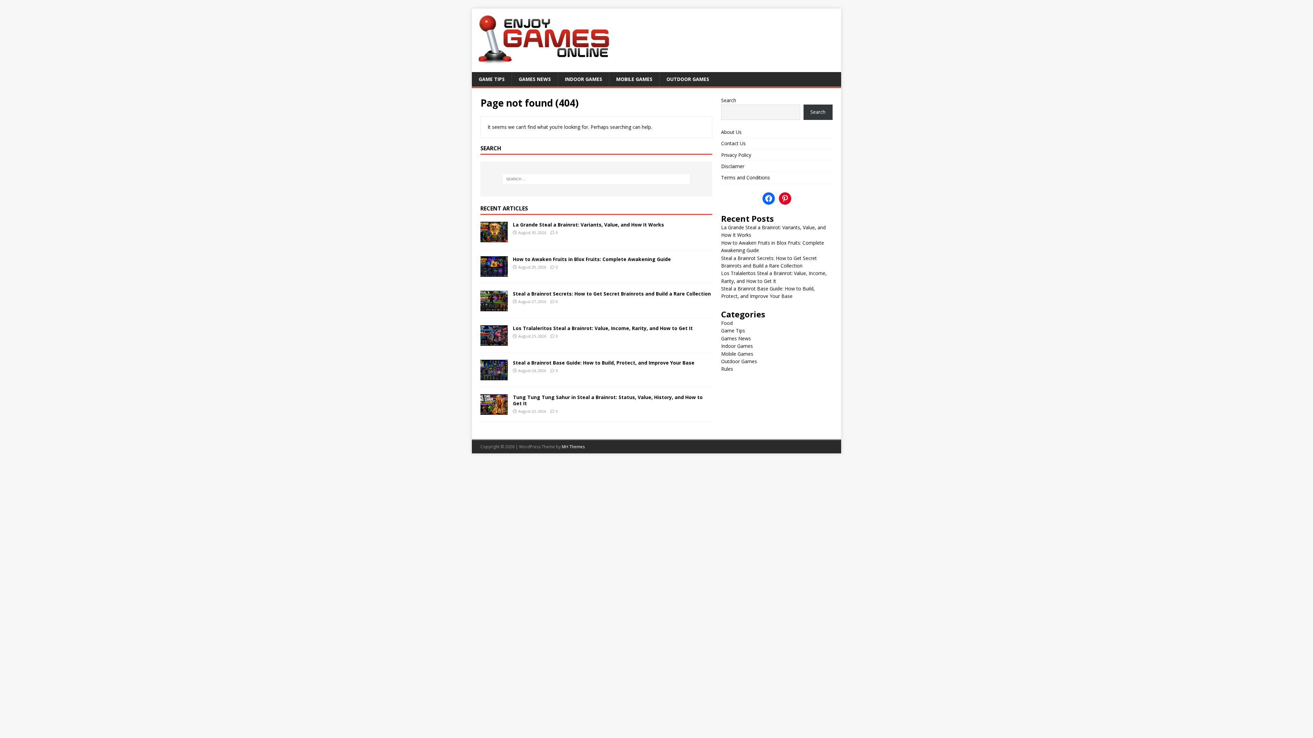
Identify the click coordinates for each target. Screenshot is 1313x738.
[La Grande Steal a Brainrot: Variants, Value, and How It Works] (494, 238)
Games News (535, 79)
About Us (731, 132)
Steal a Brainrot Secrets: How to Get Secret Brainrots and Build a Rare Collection (612, 293)
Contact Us (733, 143)
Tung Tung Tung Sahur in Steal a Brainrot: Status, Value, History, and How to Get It (608, 400)
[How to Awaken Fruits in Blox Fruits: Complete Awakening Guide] (494, 272)
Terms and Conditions (745, 177)
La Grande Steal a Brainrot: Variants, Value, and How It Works (588, 224)
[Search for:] (596, 179)
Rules (727, 369)
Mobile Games (634, 79)
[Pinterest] (785, 198)
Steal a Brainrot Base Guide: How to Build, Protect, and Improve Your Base (603, 362)
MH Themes (573, 447)
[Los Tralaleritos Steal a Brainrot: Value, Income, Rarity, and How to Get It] (494, 342)
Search (728, 100)
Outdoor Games (687, 79)
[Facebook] (768, 198)
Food (727, 323)
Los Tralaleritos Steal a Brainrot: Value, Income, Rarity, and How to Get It (603, 328)
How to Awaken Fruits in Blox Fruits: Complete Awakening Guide (592, 259)
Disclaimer (732, 166)
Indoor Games (583, 79)
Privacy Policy (736, 155)
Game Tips (492, 79)
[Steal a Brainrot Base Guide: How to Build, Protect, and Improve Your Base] (494, 376)
